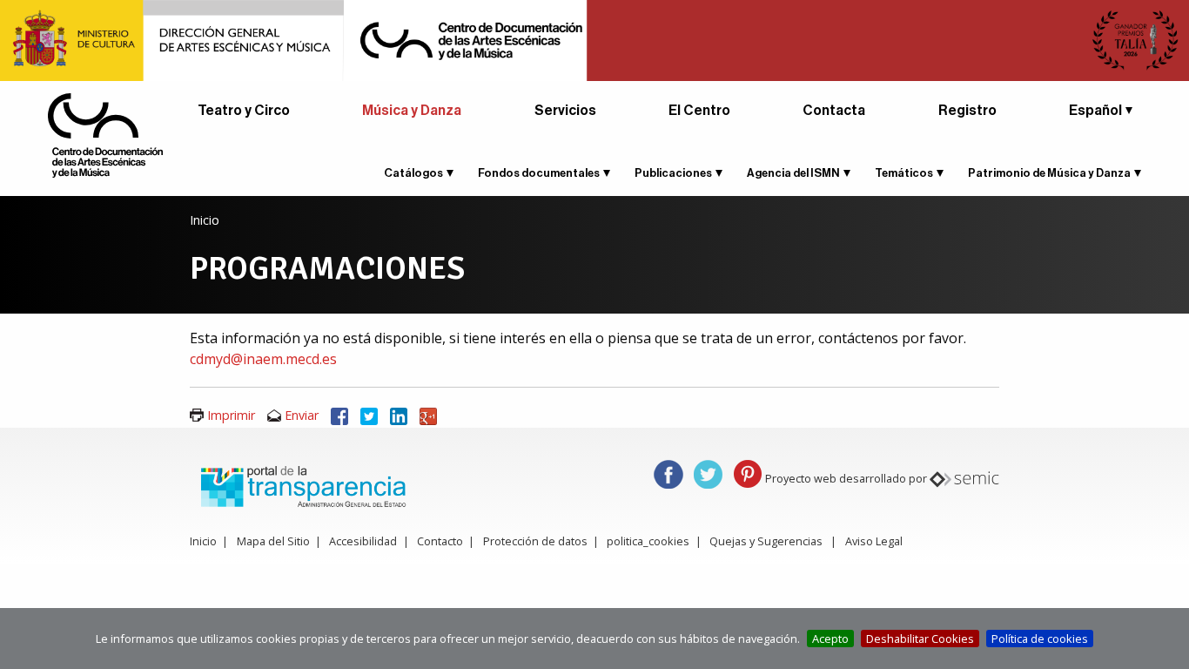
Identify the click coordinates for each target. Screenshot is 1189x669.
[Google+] (428, 415)
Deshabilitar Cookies (920, 638)
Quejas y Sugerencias (766, 541)
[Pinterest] (747, 472)
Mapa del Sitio (273, 541)
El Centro (699, 111)
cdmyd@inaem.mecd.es (263, 358)
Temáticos (904, 173)
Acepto (830, 638)
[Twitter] (369, 415)
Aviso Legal (874, 541)
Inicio (204, 220)
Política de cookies (1039, 638)
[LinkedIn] (398, 415)
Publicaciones (673, 173)
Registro (967, 111)
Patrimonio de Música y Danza (1049, 173)
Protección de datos (535, 541)
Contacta (834, 111)
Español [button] (1095, 111)
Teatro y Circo (244, 111)
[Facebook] (339, 415)
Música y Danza (411, 111)
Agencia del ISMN (793, 173)
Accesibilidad (363, 541)
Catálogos (413, 173)
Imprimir (231, 415)
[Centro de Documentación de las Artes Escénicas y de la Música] (105, 134)
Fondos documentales (539, 173)
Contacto (440, 541)
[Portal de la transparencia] (301, 485)
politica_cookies (648, 541)
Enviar (302, 415)
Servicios (565, 111)
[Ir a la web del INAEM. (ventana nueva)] (594, 39)
